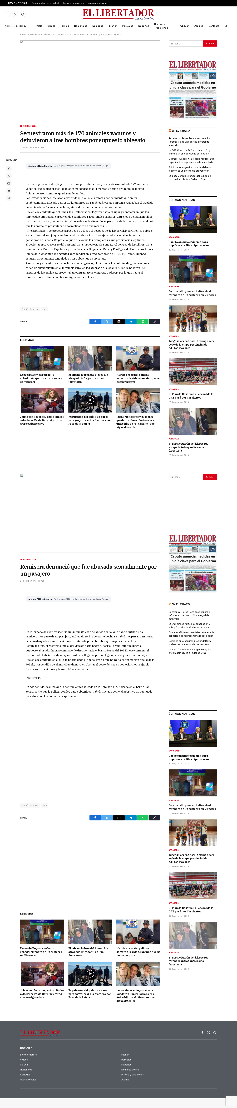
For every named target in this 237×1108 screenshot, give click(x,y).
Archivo (198, 25)
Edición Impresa (28, 126)
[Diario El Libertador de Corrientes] (119, 14)
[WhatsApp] (9, 198)
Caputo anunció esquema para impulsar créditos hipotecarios (189, 243)
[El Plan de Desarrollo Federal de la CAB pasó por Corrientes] (193, 371)
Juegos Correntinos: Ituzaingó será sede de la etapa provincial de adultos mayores (191, 344)
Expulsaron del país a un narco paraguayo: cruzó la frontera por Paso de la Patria (89, 420)
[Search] (226, 26)
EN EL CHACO (181, 130)
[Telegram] (9, 191)
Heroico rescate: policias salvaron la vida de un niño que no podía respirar (138, 378)
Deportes (143, 25)
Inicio (39, 25)
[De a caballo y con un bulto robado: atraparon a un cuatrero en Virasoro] (42, 358)
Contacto (213, 25)
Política (64, 25)
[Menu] (230, 26)
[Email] (9, 183)
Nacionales (80, 25)
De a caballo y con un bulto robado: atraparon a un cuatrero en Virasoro (70, 3)
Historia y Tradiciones (161, 26)
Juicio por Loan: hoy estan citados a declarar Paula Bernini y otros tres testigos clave (42, 420)
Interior (113, 25)
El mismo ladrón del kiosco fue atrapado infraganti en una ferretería (88, 378)
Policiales (127, 25)
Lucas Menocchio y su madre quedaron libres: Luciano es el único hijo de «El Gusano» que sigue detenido (135, 422)
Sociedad (97, 25)
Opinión (184, 25)
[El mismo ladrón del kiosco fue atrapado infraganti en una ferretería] (90, 358)
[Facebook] (9, 168)
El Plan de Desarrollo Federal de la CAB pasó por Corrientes (191, 395)
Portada (24, 34)
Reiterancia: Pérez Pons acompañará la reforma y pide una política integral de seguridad (189, 141)
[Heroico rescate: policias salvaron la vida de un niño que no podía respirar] (138, 358)
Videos (51, 25)
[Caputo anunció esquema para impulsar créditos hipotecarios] (193, 219)
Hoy (45, 309)
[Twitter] (9, 176)
